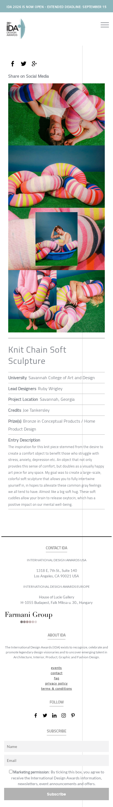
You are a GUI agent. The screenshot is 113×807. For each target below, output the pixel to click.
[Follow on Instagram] (65, 715)
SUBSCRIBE (56, 731)
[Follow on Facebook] (37, 715)
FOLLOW (57, 702)
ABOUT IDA (57, 635)
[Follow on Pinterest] (75, 715)
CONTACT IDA (56, 548)
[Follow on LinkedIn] (56, 715)
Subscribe (56, 794)
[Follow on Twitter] (47, 715)
